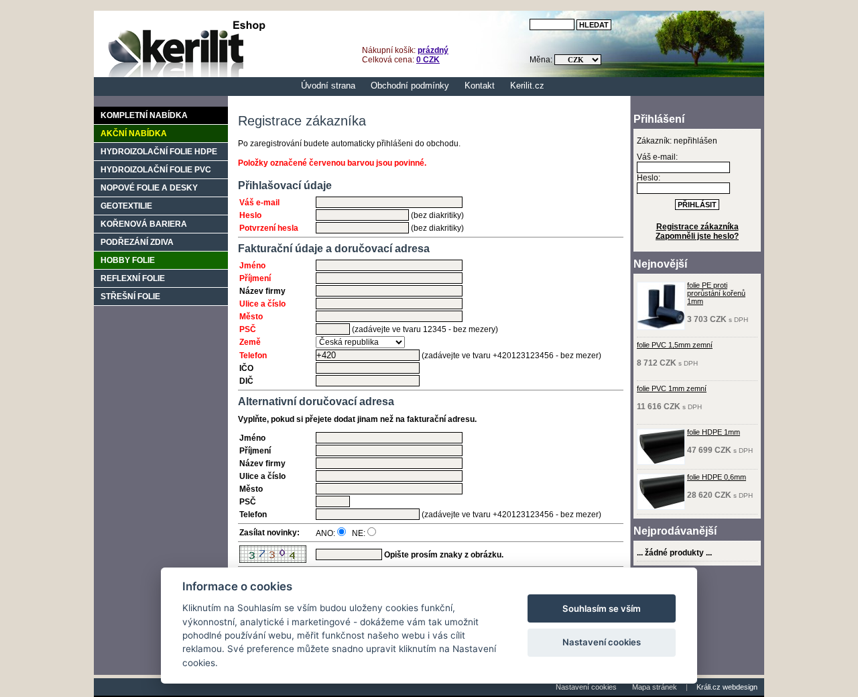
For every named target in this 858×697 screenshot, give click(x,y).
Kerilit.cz (527, 86)
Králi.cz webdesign (726, 687)
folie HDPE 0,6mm (716, 477)
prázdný (433, 50)
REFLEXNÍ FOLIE (133, 278)
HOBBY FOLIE (128, 260)
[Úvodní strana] (182, 74)
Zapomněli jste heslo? (697, 236)
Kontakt (480, 86)
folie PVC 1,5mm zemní (675, 345)
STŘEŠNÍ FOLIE (130, 296)
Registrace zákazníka (697, 226)
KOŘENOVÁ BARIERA (144, 224)
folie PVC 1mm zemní (672, 388)
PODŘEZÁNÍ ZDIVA (137, 242)
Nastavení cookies (586, 687)
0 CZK (428, 59)
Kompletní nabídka (144, 115)
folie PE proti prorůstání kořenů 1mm (716, 293)
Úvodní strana (328, 86)
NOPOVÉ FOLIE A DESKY (149, 188)
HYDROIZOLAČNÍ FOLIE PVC (156, 169)
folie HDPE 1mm (713, 432)
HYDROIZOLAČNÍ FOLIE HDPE (159, 151)
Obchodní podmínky (410, 86)
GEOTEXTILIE (126, 206)
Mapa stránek (654, 687)
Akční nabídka (134, 133)
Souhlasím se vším (601, 608)
